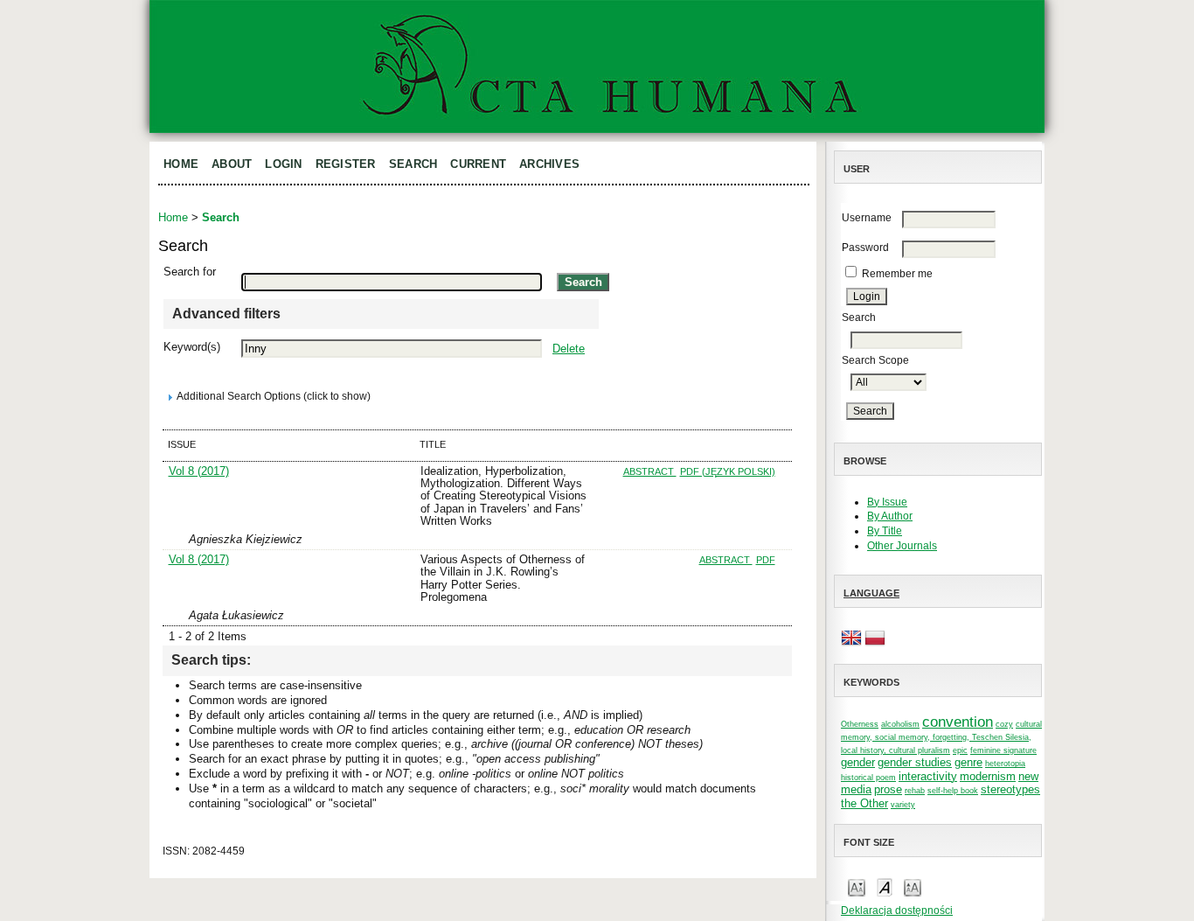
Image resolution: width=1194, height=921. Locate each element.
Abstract (650, 471)
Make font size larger (912, 886)
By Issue (887, 502)
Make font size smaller (856, 886)
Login (283, 164)
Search (413, 164)
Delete (568, 348)
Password (865, 247)
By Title (884, 531)
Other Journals (902, 546)
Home (180, 164)
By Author (890, 516)
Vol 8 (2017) (199, 471)
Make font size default (884, 886)
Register (346, 164)
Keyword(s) (191, 346)
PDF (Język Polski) (727, 471)
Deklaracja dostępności (897, 910)
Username (867, 218)
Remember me (897, 274)
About (232, 164)
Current (478, 164)
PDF (765, 560)
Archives (549, 164)
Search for (189, 271)
